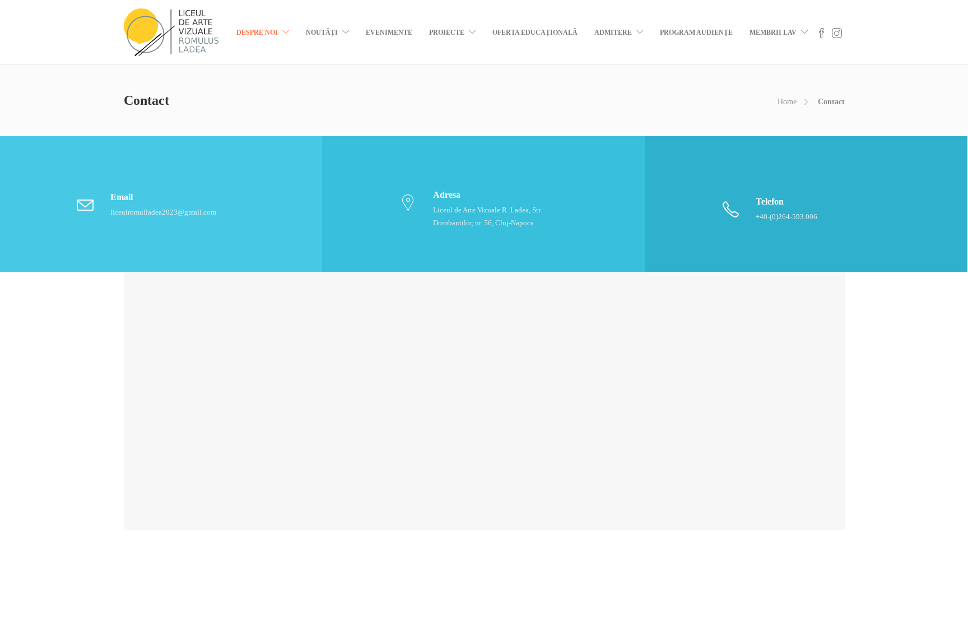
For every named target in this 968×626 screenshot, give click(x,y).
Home (787, 102)
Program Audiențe (696, 32)
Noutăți (322, 32)
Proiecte (446, 32)
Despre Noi (257, 32)
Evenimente (389, 32)
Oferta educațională (535, 32)
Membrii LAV (773, 32)
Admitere (613, 32)
